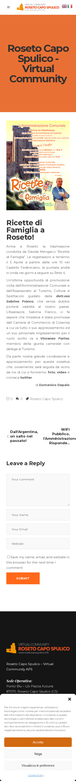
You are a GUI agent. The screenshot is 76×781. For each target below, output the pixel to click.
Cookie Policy (36, 775)
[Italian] (70, 6)
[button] (70, 699)
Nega (38, 754)
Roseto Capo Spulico (46, 399)
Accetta (38, 742)
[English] (64, 6)
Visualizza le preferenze (38, 765)
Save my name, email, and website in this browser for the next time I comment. (37, 562)
